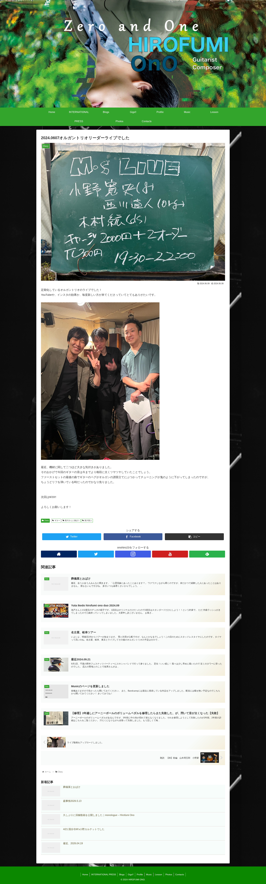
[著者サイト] (59, 554)
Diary (46, 520)
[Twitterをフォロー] (96, 554)
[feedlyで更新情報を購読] (207, 554)
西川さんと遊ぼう (72, 520)
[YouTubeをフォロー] (170, 554)
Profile (140, 874)
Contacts (179, 874)
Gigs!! (130, 874)
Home (85, 874)
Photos (168, 874)
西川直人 (88, 520)
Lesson (158, 874)
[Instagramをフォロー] (133, 554)
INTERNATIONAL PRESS (103, 874)
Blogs (122, 874)
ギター (57, 520)
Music (149, 874)
